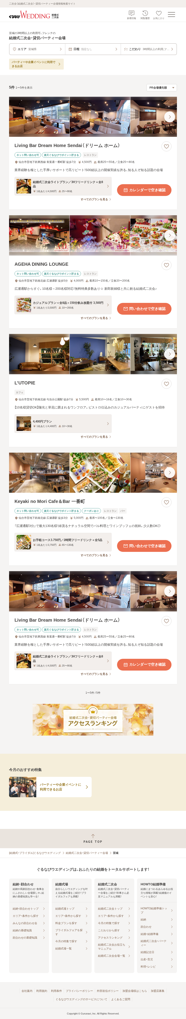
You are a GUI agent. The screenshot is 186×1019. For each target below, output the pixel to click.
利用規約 (41, 990)
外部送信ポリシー (108, 990)
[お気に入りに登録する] (166, 146)
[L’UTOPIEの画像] (93, 354)
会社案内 (27, 990)
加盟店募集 (157, 990)
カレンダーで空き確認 (147, 190)
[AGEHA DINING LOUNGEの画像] (93, 235)
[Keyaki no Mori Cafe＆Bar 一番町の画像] (93, 473)
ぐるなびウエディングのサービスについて (81, 999)
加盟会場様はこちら (134, 990)
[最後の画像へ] (169, 116)
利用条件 (56, 990)
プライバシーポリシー (79, 990)
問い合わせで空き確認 (147, 309)
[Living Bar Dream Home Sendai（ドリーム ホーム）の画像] (93, 117)
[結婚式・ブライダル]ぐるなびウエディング (35, 853)
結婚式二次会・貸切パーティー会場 (87, 853)
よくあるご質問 (120, 999)
